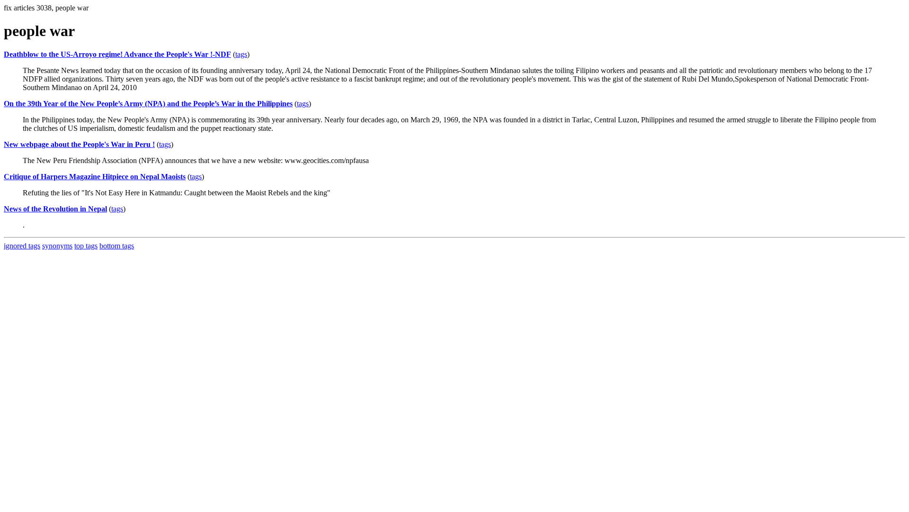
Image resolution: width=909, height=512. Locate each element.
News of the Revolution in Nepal (55, 209)
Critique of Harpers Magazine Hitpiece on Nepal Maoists (95, 177)
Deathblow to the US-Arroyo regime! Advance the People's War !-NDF (117, 54)
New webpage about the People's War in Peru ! (79, 144)
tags (241, 54)
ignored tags (22, 246)
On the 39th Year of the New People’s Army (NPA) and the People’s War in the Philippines (148, 104)
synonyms (57, 246)
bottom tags (116, 246)
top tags (86, 246)
